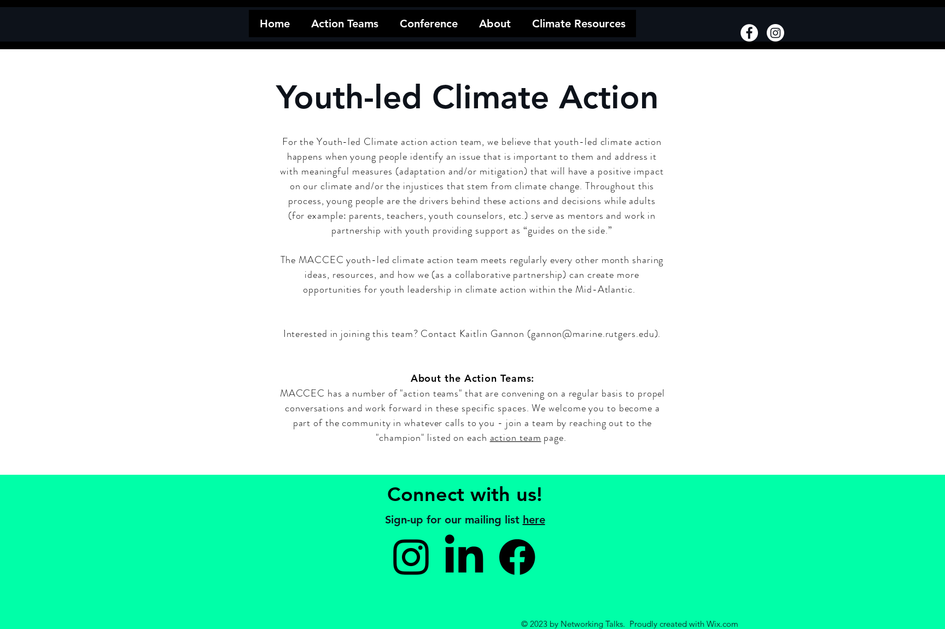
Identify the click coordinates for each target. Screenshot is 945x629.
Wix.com (722, 624)
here (534, 519)
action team (515, 437)
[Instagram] (775, 33)
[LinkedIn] (464, 557)
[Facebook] (749, 33)
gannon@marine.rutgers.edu (593, 334)
